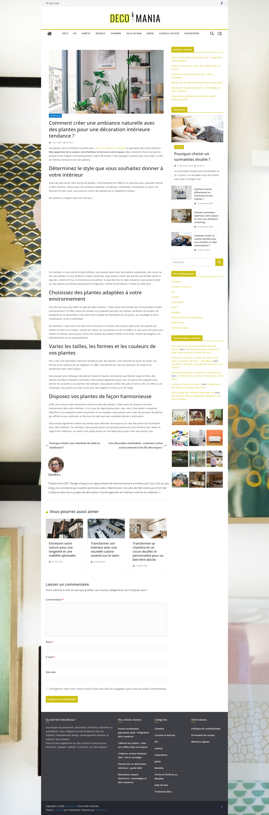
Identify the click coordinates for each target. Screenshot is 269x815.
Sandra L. (70, 142)
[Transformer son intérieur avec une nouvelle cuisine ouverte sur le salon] (106, 521)
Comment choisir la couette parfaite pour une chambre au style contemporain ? (205, 240)
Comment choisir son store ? (186, 384)
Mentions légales (200, 741)
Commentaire (55, 599)
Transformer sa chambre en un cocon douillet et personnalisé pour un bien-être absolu (148, 551)
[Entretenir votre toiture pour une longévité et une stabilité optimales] (64, 521)
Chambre (116, 33)
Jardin (150, 33)
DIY (75, 33)
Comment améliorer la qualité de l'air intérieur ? (196, 372)
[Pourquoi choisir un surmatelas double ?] (197, 128)
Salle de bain (134, 33)
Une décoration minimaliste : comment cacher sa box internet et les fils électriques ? (136, 445)
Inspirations (191, 33)
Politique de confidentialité (205, 728)
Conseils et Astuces (181, 286)
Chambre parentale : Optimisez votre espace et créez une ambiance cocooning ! (206, 217)
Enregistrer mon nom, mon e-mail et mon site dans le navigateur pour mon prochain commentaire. (108, 688)
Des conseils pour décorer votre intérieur (192, 392)
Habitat (86, 33)
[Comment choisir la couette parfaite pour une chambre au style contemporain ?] (181, 243)
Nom (50, 642)
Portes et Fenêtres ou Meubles (187, 317)
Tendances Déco (180, 327)
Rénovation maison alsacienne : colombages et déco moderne (132, 778)
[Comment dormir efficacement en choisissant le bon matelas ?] (181, 196)
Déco (65, 33)
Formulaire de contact (203, 735)
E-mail (50, 657)
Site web (51, 672)
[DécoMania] (49, 33)
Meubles (101, 33)
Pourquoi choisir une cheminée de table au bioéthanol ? (75, 445)
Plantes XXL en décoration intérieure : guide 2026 (197, 82)
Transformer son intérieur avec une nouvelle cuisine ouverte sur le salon (105, 549)
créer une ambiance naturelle (110, 148)
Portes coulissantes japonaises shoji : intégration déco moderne (133, 732)
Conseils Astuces (169, 33)
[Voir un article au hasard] (219, 33)
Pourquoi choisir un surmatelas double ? (192, 156)
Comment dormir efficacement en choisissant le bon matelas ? (203, 194)
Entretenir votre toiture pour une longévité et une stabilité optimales (62, 549)
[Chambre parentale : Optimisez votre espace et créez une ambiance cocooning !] (181, 219)
